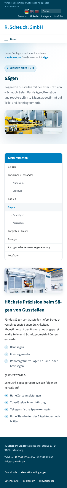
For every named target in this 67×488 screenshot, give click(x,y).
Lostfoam (13, 255)
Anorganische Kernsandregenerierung (29, 247)
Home (7, 53)
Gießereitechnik (31, 57)
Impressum (29, 481)
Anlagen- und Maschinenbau (29, 53)
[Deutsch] (27, 11)
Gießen (12, 167)
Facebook (23, 16)
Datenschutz (11, 481)
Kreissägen (18, 223)
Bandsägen (18, 215)
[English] (32, 11)
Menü (13, 39)
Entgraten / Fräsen (18, 231)
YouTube (58, 16)
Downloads (10, 472)
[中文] (37, 11)
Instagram (46, 16)
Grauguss (17, 190)
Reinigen (12, 239)
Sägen (11, 207)
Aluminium (18, 183)
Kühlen (12, 199)
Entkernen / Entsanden (21, 175)
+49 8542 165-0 (21, 457)
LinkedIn (34, 16)
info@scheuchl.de (15, 461)
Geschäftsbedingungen (34, 472)
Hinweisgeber (46, 481)
